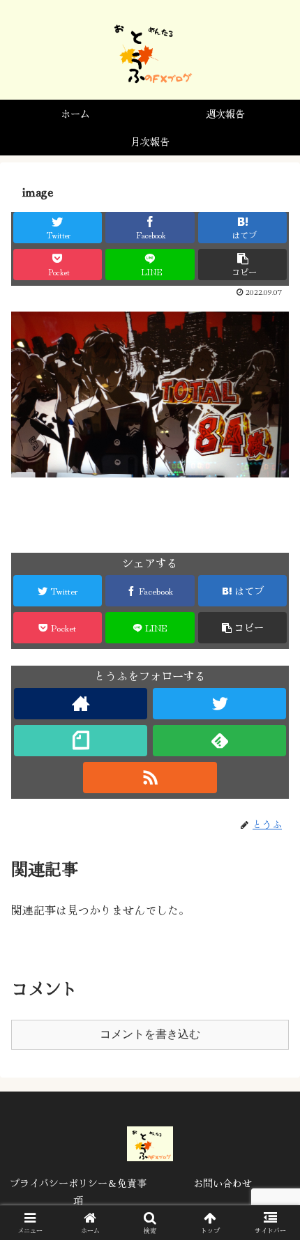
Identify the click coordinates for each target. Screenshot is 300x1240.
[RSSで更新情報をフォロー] (149, 777)
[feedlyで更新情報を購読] (219, 740)
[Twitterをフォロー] (219, 703)
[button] (271, 1183)
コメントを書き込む (150, 1034)
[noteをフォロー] (80, 740)
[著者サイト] (80, 703)
